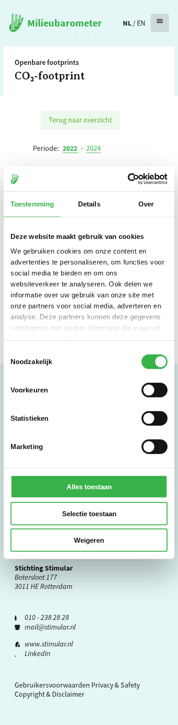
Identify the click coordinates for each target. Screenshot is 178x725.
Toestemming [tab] (32, 204)
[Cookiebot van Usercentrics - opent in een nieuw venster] (128, 179)
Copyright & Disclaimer (49, 694)
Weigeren (89, 540)
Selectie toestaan (89, 513)
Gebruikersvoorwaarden (52, 684)
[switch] (154, 390)
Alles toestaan (89, 487)
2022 (71, 148)
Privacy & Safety (115, 684)
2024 (93, 148)
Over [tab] (146, 204)
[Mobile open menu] (160, 23)
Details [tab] (89, 204)
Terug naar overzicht (80, 119)
